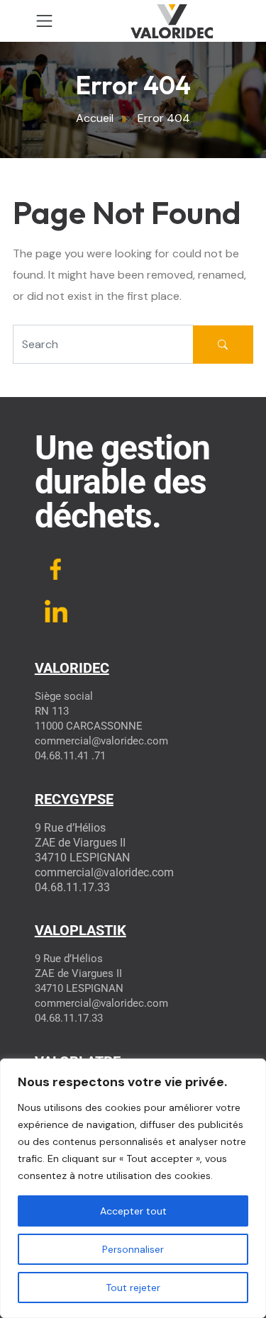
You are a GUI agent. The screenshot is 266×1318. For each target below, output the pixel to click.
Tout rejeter (133, 1287)
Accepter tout (133, 1211)
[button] (45, 21)
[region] (133, 1188)
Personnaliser (133, 1249)
